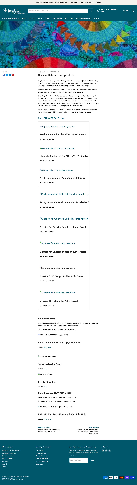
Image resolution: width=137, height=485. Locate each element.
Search (4, 464)
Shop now (47, 347)
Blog (71, 18)
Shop (24, 18)
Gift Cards (32, 18)
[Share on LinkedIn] (10, 75)
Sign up (93, 460)
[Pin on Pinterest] (13, 75)
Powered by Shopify (8, 478)
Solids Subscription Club (83, 18)
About (40, 18)
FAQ (66, 18)
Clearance (39, 464)
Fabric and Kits (41, 453)
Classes (96, 18)
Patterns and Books (42, 461)
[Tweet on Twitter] (7, 75)
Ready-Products (41, 456)
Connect (5, 461)
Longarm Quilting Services (10, 18)
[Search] (90, 11)
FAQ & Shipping (7, 458)
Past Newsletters (8, 456)
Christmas (39, 450)
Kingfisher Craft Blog (9, 453)
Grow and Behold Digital (17, 479)
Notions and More (42, 458)
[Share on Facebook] (4, 75)
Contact (47, 18)
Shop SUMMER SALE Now (51, 118)
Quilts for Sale (57, 18)
